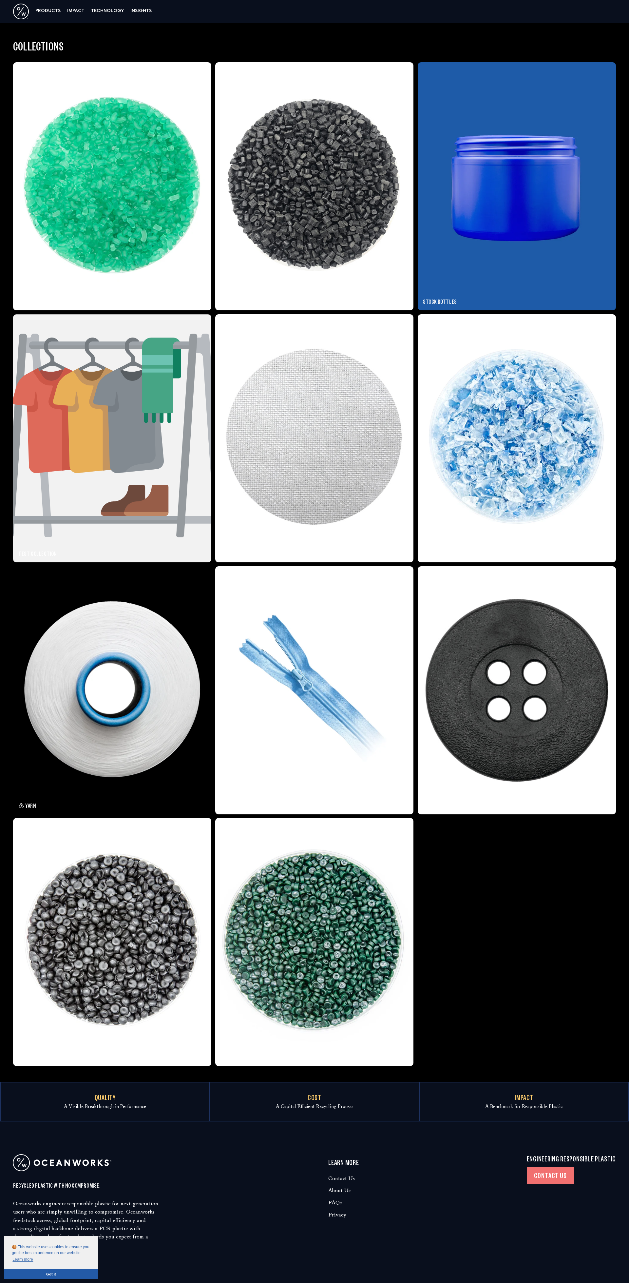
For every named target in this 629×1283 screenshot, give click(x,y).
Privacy (337, 1214)
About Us (339, 1190)
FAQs (335, 1202)
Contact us (550, 1175)
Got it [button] (51, 1274)
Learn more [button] (22, 1259)
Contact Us (341, 1178)
